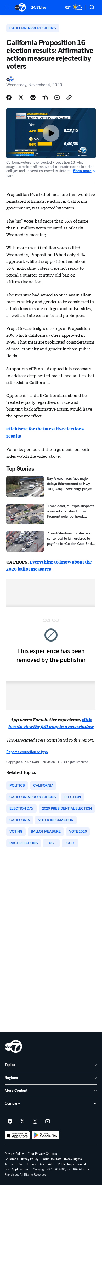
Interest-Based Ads (40, 1164)
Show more (82, 171)
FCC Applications (17, 1169)
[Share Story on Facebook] (8, 97)
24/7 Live (38, 7)
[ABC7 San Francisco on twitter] (22, 1121)
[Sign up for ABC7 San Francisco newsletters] (47, 1121)
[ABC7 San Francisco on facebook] (10, 1121)
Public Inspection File (72, 1164)
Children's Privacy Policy (21, 1159)
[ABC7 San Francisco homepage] (20, 7)
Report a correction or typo (27, 751)
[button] (7, 7)
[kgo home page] (13, 1046)
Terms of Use (14, 1164)
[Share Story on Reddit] (33, 97)
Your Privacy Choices (42, 1153)
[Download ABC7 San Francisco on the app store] (17, 1135)
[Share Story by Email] (57, 97)
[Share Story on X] (20, 97)
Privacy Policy (14, 1153)
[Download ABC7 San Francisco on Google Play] (45, 1135)
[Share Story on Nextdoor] (45, 97)
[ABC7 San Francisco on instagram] (35, 1121)
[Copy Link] (69, 97)
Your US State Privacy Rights (62, 1159)
